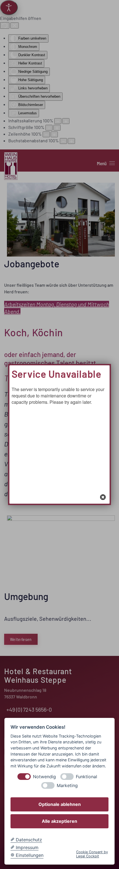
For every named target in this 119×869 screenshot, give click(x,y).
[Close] (103, 497)
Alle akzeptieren (59, 821)
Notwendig (44, 776)
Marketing (67, 785)
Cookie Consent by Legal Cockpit (92, 854)
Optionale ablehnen (59, 804)
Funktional (86, 776)
